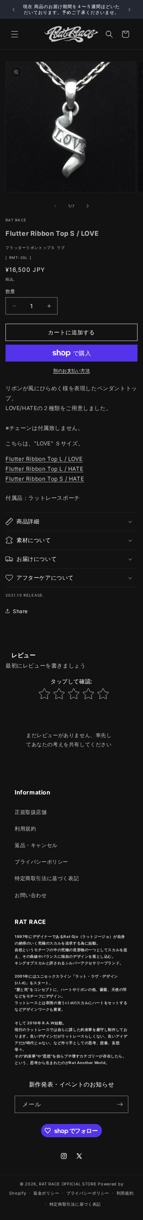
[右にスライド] (88, 206)
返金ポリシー (46, 1193)
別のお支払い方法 (71, 370)
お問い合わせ (31, 895)
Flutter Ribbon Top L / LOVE (44, 458)
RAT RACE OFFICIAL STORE (67, 1184)
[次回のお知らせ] (129, 9)
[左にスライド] (55, 206)
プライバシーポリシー (41, 861)
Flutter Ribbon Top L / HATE (44, 468)
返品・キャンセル (36, 845)
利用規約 (25, 828)
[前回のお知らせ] (14, 9)
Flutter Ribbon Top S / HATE (45, 478)
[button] (15, 34)
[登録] (120, 1104)
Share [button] (20, 611)
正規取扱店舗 (31, 812)
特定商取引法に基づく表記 (47, 878)
